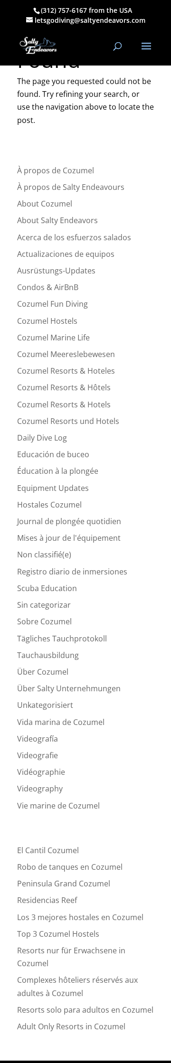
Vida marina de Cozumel (60, 722)
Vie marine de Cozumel (58, 805)
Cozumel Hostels (47, 321)
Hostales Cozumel (49, 504)
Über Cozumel (42, 672)
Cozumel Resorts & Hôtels (64, 387)
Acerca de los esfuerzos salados (74, 237)
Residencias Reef (47, 900)
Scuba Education (47, 588)
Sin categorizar (44, 605)
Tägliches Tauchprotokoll (62, 638)
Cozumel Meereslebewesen (66, 354)
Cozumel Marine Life (53, 337)
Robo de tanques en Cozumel (70, 867)
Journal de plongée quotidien (69, 521)
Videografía (37, 739)
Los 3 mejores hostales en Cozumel (80, 917)
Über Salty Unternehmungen (69, 688)
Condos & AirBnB (47, 287)
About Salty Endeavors (57, 220)
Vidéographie (41, 772)
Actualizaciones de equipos (65, 254)
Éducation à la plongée (57, 471)
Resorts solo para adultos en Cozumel (85, 1010)
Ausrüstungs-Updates (56, 270)
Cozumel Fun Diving (52, 304)
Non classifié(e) (44, 554)
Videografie (37, 755)
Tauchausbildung (48, 655)
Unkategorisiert (45, 705)
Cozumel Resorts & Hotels (64, 404)
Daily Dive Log (42, 438)
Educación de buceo (53, 454)
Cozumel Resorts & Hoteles (66, 371)
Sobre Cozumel (44, 621)
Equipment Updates (53, 488)
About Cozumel (44, 203)
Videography (40, 788)
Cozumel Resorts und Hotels (68, 421)
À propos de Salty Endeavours (70, 187)
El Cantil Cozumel (48, 850)
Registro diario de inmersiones (72, 571)
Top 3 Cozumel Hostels (58, 934)
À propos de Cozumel (55, 170)
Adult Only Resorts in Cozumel (71, 1026)
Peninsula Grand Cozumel (63, 883)
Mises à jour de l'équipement (69, 538)
